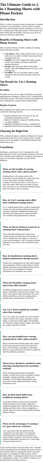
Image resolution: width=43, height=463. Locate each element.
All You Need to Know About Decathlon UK (16, 447)
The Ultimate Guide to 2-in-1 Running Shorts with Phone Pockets (20, 459)
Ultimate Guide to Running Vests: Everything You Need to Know (20, 449)
